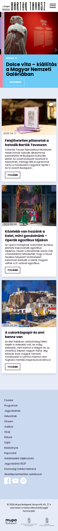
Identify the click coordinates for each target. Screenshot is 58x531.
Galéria (8, 426)
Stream (8, 421)
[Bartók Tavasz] (23, 6)
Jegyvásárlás (12, 410)
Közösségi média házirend (20, 469)
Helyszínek (10, 416)
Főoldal (8, 400)
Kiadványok (11, 447)
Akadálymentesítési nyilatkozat (23, 474)
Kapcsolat (10, 453)
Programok (11, 405)
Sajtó (7, 442)
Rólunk (8, 437)
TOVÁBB (12, 175)
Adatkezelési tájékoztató (19, 458)
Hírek (7, 432)
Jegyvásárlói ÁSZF (15, 463)
